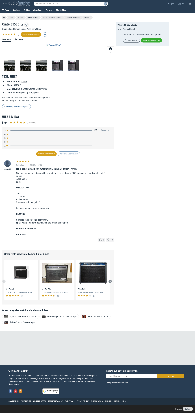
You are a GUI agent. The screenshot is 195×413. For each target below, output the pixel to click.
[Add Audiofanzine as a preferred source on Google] (50, 391)
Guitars (20, 17)
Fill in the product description (16, 107)
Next (110, 281)
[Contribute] (45, 34)
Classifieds (37, 10)
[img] (9, 34)
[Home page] (4, 18)
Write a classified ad (151, 40)
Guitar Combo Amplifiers (52, 17)
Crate (11, 17)
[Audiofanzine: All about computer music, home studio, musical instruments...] (16, 3)
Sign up (170, 376)
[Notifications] (190, 3)
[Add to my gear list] (26, 25)
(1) (18, 35)
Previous (4, 281)
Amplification (33, 17)
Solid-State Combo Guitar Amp (16, 29)
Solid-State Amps (73, 17)
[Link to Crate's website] (21, 25)
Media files (61, 10)
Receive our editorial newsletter (122, 371)
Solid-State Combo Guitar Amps (32, 89)
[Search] (105, 4)
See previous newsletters (117, 382)
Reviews (16, 10)
